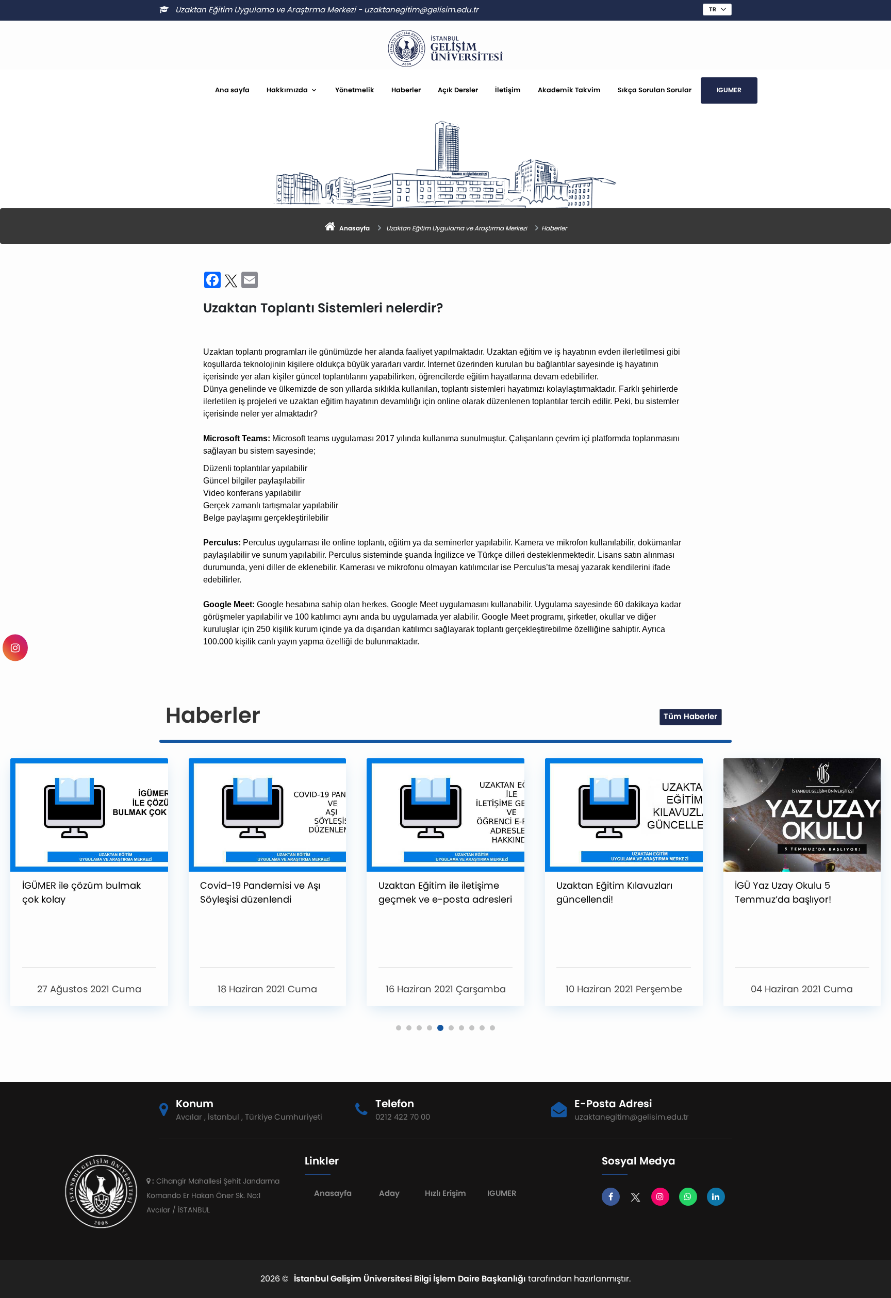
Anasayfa (333, 1193)
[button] (398, 1027)
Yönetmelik (354, 90)
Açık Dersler (458, 90)
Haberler (406, 90)
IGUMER (729, 90)
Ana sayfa (232, 90)
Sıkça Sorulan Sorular (654, 90)
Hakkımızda (287, 90)
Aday (389, 1193)
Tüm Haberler (690, 716)
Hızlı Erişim (445, 1193)
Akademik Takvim (569, 90)
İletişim (508, 90)
